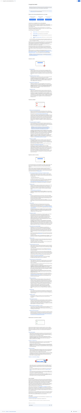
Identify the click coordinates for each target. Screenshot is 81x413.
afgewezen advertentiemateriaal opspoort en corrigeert (36, 54)
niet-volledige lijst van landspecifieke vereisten (36, 274)
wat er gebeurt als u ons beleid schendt (38, 144)
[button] (1, 1)
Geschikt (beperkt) (40, 233)
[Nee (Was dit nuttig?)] (51, 405)
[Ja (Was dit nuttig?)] (49, 405)
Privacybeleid (7, 411)
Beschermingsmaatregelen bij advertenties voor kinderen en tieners (39, 172)
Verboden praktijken (35, 33)
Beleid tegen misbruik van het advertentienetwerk (42, 113)
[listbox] (76, 411)
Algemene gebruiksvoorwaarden (12, 411)
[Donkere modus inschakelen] (71, 411)
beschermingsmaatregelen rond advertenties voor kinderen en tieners (38, 181)
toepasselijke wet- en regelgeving (43, 386)
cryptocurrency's (49, 249)
